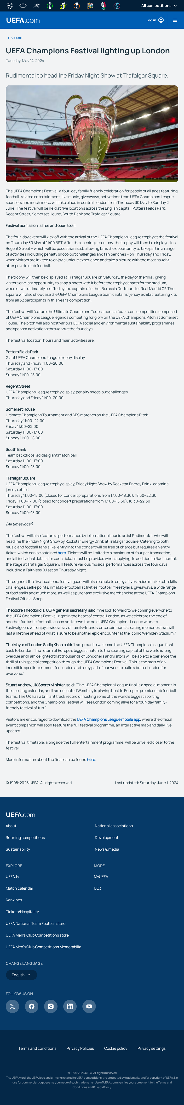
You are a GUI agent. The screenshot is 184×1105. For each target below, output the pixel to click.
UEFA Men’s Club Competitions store (37, 935)
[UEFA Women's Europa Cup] (63, 5)
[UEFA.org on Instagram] (51, 1011)
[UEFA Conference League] (50, 5)
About (11, 825)
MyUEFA (101, 876)
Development (106, 837)
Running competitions (25, 837)
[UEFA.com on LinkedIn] (70, 1011)
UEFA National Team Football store (35, 923)
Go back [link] (17, 38)
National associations (114, 825)
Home (23, 20)
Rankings (14, 900)
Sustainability (18, 849)
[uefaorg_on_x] (12, 1011)
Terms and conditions (37, 1048)
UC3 (97, 888)
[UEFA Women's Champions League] (23, 5)
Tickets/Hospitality (22, 911)
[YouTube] (89, 1011)
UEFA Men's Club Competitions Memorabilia (43, 946)
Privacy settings (152, 1048)
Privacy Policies (80, 1048)
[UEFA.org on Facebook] (31, 1011)
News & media (107, 849)
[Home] (20, 814)
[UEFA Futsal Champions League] (36, 5)
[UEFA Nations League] (90, 5)
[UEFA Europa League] (76, 5)
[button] (173, 20)
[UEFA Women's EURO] (117, 5)
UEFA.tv (12, 876)
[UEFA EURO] (103, 5)
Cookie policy (115, 1048)
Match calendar (19, 888)
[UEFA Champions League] (9, 5)
